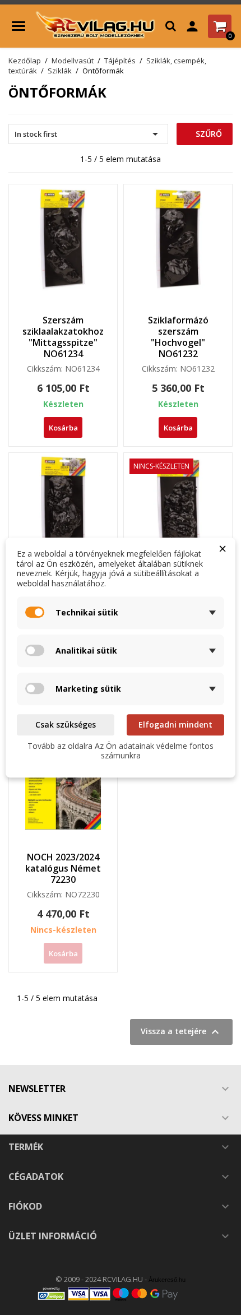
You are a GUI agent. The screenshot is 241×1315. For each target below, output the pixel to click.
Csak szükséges (65, 724)
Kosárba (63, 428)
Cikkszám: (45, 369)
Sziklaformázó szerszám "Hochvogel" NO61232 (178, 336)
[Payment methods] (120, 1293)
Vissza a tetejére (181, 1032)
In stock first (88, 134)
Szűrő (207, 133)
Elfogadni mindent (175, 724)
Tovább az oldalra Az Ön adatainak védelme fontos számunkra (120, 750)
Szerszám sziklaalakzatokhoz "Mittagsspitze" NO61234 (63, 336)
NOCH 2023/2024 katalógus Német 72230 (63, 868)
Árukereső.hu (167, 1279)
